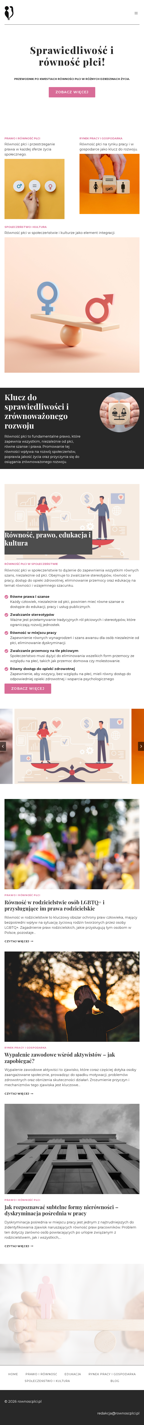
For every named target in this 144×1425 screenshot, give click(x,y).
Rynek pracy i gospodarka (25, 1047)
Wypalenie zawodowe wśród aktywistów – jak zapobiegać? (59, 1057)
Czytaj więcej (18, 941)
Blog (114, 1381)
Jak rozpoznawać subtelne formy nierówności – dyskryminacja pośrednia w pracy (61, 1210)
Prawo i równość (41, 1374)
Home (13, 1374)
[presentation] (72, 844)
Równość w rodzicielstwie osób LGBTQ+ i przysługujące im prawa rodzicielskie (54, 905)
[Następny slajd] (141, 746)
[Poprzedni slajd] (3, 746)
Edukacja (72, 1374)
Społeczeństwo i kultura (47, 1381)
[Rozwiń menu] (136, 13)
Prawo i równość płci (22, 895)
